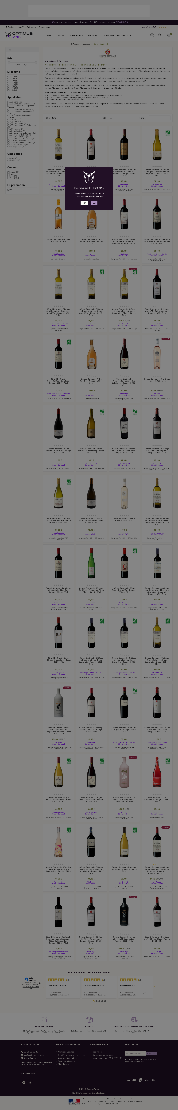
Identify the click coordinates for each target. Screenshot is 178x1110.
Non (84, 203)
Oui (94, 203)
